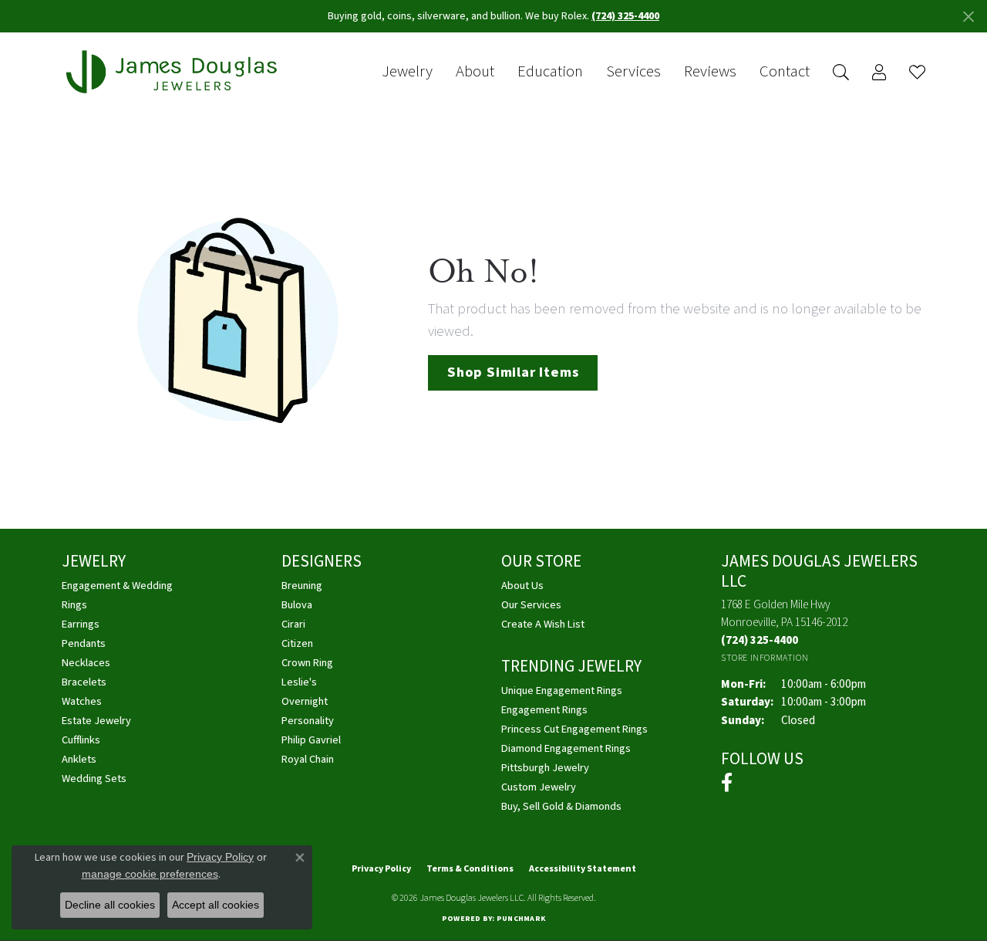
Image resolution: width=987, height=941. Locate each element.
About (475, 72)
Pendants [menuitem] (84, 643)
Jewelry (407, 72)
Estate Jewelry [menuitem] (96, 721)
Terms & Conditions (470, 868)
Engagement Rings (544, 710)
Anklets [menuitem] (79, 759)
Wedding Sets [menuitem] (94, 778)
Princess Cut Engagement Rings (574, 729)
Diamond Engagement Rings (566, 748)
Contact (785, 72)
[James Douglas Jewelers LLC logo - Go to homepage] (174, 72)
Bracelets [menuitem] (84, 682)
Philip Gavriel (311, 740)
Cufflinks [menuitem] (81, 740)
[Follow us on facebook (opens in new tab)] (727, 782)
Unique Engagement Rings (561, 690)
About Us (522, 585)
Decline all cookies (110, 905)
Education (550, 72)
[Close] (968, 16)
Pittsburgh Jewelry (545, 768)
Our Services (531, 605)
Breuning (301, 585)
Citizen (297, 643)
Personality (307, 721)
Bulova (296, 605)
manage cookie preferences (150, 874)
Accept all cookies (215, 905)
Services (633, 72)
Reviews (710, 72)
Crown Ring (307, 663)
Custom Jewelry (538, 787)
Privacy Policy (381, 868)
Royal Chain (307, 759)
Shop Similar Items (512, 372)
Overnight (304, 701)
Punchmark (521, 918)
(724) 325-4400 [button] (625, 16)
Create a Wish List (542, 624)
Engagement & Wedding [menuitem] (117, 585)
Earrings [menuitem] (80, 624)
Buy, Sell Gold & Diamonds (561, 806)
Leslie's (299, 682)
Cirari (293, 624)
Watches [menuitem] (82, 701)
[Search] (841, 72)
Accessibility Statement (582, 868)
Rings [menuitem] (74, 605)
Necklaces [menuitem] (86, 663)
